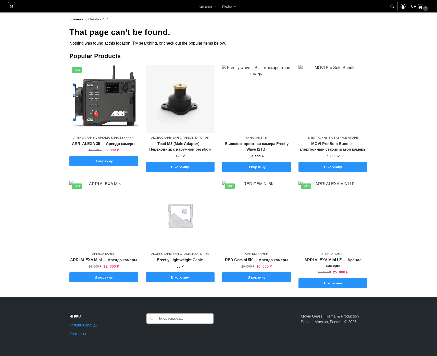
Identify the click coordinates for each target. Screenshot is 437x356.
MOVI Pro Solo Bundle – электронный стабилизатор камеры (333, 146)
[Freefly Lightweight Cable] (180, 215)
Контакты (77, 334)
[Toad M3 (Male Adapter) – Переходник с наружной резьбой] (180, 99)
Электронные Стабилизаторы (333, 137)
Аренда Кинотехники (116, 137)
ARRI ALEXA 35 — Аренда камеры (103, 143)
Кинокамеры (256, 137)
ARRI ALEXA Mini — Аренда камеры (103, 260)
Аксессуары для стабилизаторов (180, 137)
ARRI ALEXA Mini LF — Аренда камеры (332, 263)
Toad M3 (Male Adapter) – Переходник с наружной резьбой (180, 146)
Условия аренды (83, 325)
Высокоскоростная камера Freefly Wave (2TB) (257, 146)
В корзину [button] (104, 161)
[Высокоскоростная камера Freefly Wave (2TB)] (256, 99)
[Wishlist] (130, 72)
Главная (76, 19)
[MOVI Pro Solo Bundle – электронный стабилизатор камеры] (332, 99)
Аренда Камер (84, 137)
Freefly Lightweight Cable (180, 260)
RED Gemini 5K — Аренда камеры (256, 260)
